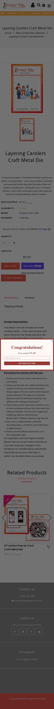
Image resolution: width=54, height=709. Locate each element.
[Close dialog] (52, 340)
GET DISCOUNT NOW (27, 363)
